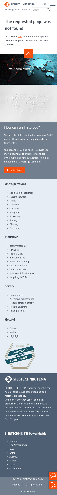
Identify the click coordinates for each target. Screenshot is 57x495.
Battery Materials (18, 245)
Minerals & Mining (19, 261)
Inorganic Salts (17, 257)
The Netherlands (18, 444)
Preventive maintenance (21, 298)
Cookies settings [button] (27, 491)
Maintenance (16, 294)
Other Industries (17, 269)
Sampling (14, 204)
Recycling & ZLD (18, 277)
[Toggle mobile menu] (53, 4)
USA (11, 448)
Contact (13, 328)
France (12, 460)
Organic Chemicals (19, 265)
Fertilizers (14, 249)
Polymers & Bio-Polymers (22, 273)
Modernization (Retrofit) (21, 302)
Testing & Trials (17, 310)
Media (12, 332)
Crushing (14, 208)
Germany (14, 440)
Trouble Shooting (18, 306)
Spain (12, 464)
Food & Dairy (16, 253)
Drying (12, 200)
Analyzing (14, 212)
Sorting (13, 220)
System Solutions (18, 196)
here (20, 36)
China (12, 452)
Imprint (16, 484)
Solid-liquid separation (21, 192)
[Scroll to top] (28, 53)
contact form (16, 170)
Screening (14, 216)
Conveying (14, 228)
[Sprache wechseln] (45, 4)
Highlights (14, 336)
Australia (14, 456)
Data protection (34, 484)
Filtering (13, 224)
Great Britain (15, 468)
